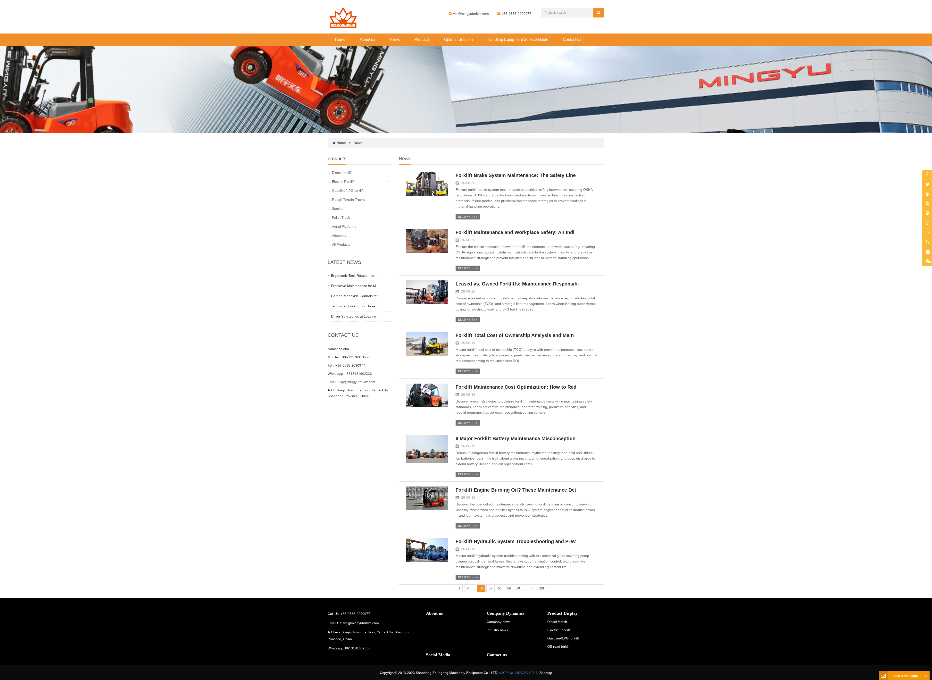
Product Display (562, 613)
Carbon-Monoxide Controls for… (356, 296)
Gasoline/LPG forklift (348, 191)
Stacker (338, 208)
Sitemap (546, 673)
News (395, 39)
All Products (341, 244)
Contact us (572, 39)
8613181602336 (359, 374)
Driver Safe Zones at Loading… (355, 316)
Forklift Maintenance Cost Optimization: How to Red (516, 387)
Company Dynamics (505, 613)
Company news (498, 622)
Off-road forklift (558, 646)
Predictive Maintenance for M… (355, 286)
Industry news (497, 630)
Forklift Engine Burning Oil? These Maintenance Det (516, 490)
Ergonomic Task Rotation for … (355, 275)
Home (340, 39)
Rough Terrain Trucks (348, 199)
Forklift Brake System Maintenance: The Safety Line (516, 175)
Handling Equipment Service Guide (517, 39)
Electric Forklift (343, 182)
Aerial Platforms (344, 226)
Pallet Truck (341, 217)
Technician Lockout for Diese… (355, 306)
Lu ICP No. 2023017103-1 (517, 673)
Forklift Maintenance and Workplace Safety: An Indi (515, 232)
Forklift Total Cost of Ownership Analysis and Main (515, 335)
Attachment (341, 235)
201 (541, 588)
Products (422, 39)
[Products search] (598, 12)
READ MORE (467, 216)
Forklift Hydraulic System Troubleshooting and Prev (516, 541)
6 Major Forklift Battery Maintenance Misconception (515, 438)
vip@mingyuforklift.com (471, 14)
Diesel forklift (342, 173)
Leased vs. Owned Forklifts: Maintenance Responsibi (517, 283)
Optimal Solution (458, 39)
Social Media (438, 654)
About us (367, 39)
